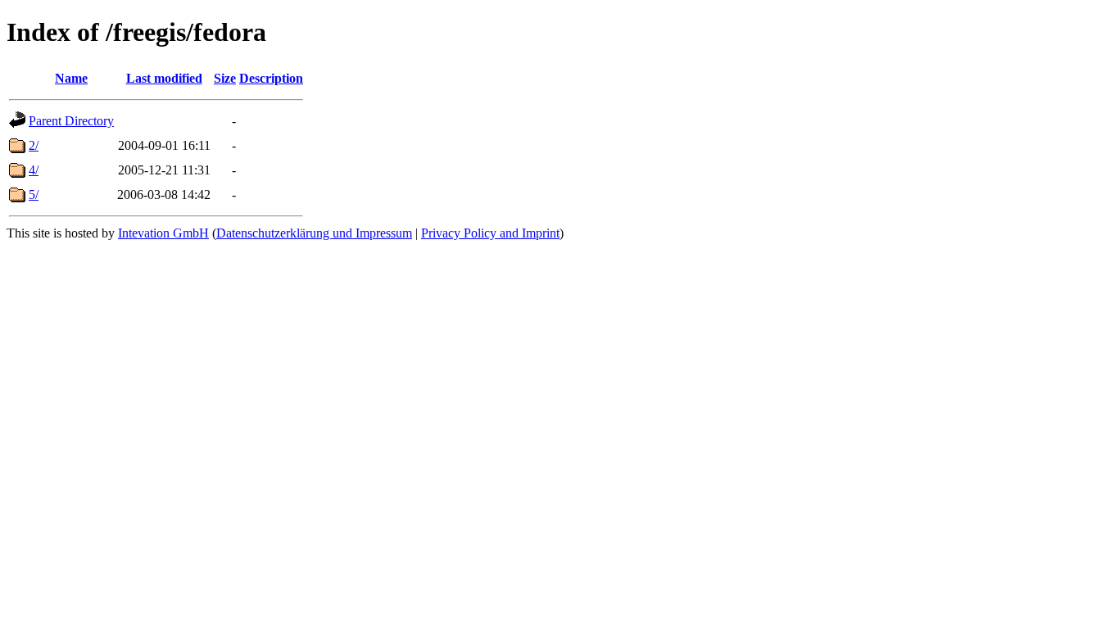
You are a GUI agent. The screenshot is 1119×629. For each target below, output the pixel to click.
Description (271, 78)
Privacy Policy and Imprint (490, 233)
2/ (34, 145)
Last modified (164, 78)
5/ (34, 194)
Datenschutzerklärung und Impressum (314, 233)
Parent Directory (71, 121)
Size (225, 78)
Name (71, 78)
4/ (34, 170)
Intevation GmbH (163, 233)
